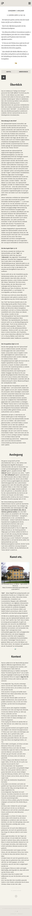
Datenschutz (13, 913)
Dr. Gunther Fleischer (16, 890)
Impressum (20, 913)
